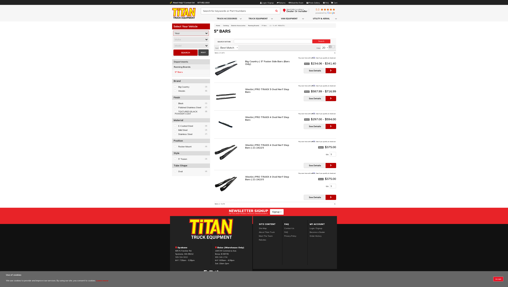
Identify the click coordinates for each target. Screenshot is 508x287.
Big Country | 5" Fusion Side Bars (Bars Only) (267, 63)
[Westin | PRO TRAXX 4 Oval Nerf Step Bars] (226, 124)
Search (185, 52)
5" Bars (179, 72)
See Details (315, 70)
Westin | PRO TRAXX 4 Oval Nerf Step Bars (267, 118)
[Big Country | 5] (226, 68)
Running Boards (182, 67)
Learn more (102, 280)
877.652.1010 (203, 2)
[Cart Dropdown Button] (334, 3)
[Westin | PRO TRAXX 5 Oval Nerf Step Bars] (226, 96)
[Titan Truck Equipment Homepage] (184, 13)
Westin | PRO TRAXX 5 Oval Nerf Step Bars (267, 90)
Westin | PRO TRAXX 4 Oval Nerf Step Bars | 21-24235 (267, 178)
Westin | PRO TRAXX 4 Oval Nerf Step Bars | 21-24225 (267, 146)
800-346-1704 (221, 257)
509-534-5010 (181, 257)
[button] (227, 18)
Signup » (277, 211)
